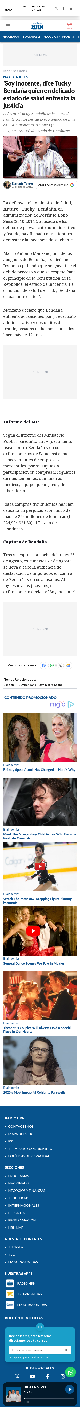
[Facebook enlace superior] (63, 8)
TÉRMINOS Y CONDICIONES (30, 1148)
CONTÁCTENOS (20, 1126)
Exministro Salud (50, 684)
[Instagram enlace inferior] (62, 1376)
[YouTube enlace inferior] (32, 1376)
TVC (24, 6)
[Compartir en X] (60, 665)
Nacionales (20, 70)
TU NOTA (8, 8)
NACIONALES (31, 36)
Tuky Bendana (26, 684)
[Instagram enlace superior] (71, 8)
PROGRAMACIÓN (22, 1220)
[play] (69, 1389)
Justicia (9, 684)
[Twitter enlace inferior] (17, 1376)
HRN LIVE (15, 1227)
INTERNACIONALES (23, 1205)
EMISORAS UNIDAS (38, 8)
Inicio (6, 70)
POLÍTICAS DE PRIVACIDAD (29, 1156)
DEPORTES (16, 1213)
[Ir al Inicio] (37, 26)
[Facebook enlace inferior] (47, 1376)
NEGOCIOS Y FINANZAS (59, 36)
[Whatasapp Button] (70, 1372)
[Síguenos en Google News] (68, 665)
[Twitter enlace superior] (56, 8)
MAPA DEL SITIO (21, 1134)
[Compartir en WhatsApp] (52, 665)
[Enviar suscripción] (67, 1350)
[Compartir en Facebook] (43, 665)
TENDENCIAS (18, 1198)
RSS (11, 1141)
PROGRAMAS (11, 36)
